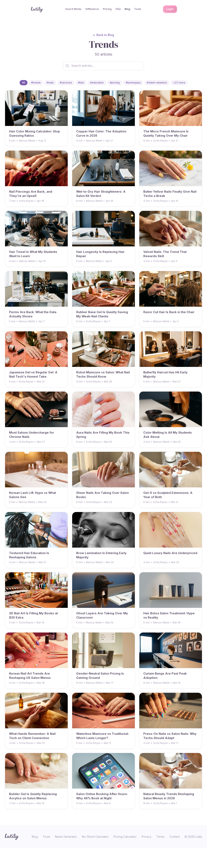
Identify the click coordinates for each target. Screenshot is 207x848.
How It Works (73, 9)
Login (170, 9)
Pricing (107, 9)
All (23, 82)
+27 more (179, 82)
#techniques (133, 82)
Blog (127, 9)
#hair (81, 82)
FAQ (118, 9)
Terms (160, 836)
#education (97, 82)
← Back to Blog (103, 35)
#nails (50, 82)
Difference (92, 9)
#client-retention (157, 82)
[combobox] (103, 65)
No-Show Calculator (95, 836)
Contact (174, 836)
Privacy (146, 836)
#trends (36, 82)
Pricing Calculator (125, 836)
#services (66, 82)
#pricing (115, 82)
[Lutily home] (36, 9)
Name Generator (66, 836)
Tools (137, 9)
